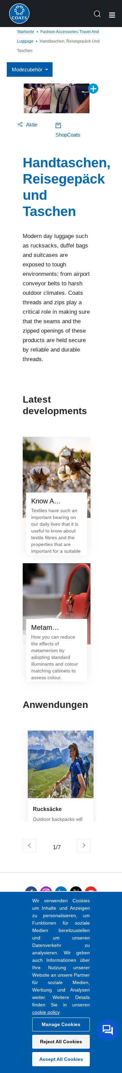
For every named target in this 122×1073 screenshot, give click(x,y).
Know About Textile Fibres (56, 501)
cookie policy (45, 1012)
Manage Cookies (61, 1024)
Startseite (25, 31)
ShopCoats (68, 135)
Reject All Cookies (61, 1041)
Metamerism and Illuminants (56, 627)
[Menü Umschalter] (112, 15)
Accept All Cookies (61, 1059)
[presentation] (29, 845)
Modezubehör (27, 69)
